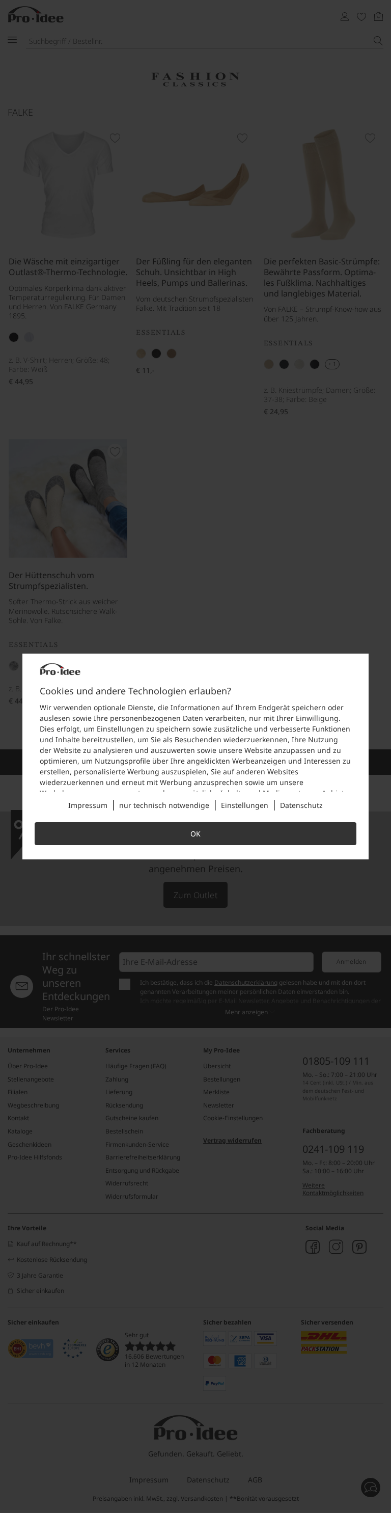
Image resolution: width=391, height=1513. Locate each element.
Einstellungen (244, 805)
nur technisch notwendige (164, 805)
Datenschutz (301, 805)
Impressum (87, 805)
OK (195, 834)
